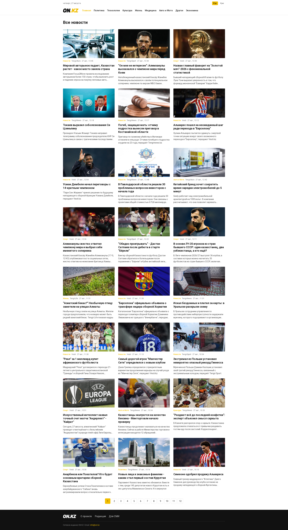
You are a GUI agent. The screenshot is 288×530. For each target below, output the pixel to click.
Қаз (222, 3)
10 (167, 501)
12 (180, 501)
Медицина (150, 10)
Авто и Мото (166, 10)
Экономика (192, 10)
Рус (215, 3)
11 (173, 501)
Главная (86, 10)
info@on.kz (95, 525)
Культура (127, 10)
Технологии (113, 10)
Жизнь (138, 10)
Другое (179, 10)
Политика (99, 10)
